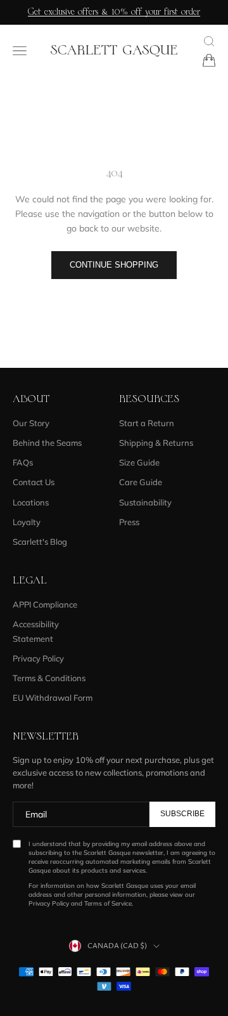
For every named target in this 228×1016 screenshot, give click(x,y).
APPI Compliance (45, 604)
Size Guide (139, 462)
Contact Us (33, 482)
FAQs (23, 462)
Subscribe (182, 813)
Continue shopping (114, 265)
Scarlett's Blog (40, 542)
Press (129, 522)
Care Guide (140, 482)
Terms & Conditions (49, 678)
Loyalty (27, 522)
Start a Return (146, 423)
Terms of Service (108, 903)
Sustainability (145, 502)
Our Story (31, 423)
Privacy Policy (38, 658)
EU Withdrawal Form (52, 698)
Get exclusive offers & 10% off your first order (114, 12)
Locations (31, 502)
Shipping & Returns (156, 443)
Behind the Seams (47, 443)
